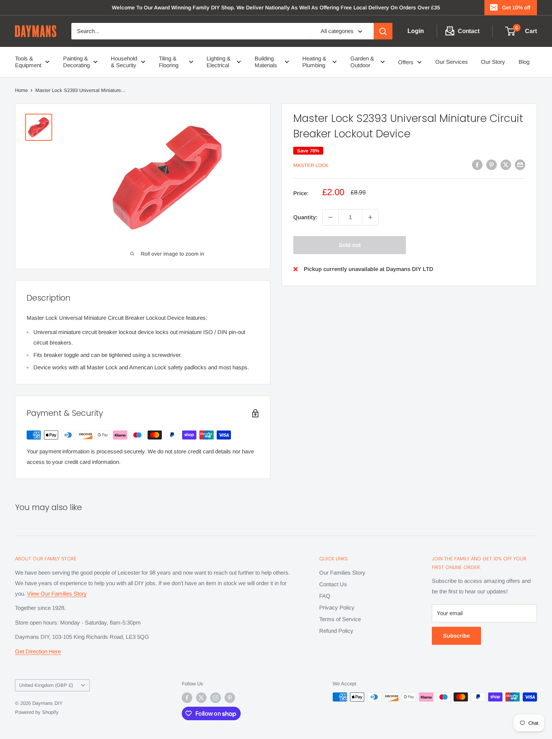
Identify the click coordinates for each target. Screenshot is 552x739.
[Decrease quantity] (330, 217)
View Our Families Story (57, 593)
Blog (524, 62)
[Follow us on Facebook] (187, 697)
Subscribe (456, 635)
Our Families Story (342, 572)
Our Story (493, 62)
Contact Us (333, 584)
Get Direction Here (38, 651)
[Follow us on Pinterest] (230, 697)
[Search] (383, 31)
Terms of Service (340, 619)
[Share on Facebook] (477, 164)
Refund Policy (336, 631)
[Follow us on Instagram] (215, 697)
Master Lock (311, 165)
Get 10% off (516, 8)
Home (21, 90)
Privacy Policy (336, 607)
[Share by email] (520, 164)
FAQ (324, 596)
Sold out (350, 245)
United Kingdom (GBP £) (46, 685)
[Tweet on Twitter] (506, 164)
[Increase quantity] (370, 217)
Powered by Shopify (37, 712)
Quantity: (305, 217)
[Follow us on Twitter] (201, 697)
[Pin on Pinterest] (491, 164)
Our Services (451, 62)
